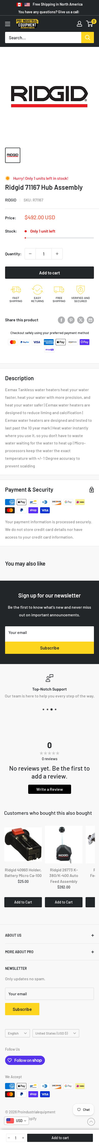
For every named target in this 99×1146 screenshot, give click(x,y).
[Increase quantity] (57, 253)
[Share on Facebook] (61, 320)
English (13, 1033)
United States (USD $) (51, 1033)
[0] (90, 24)
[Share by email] (90, 320)
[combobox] (16, 1121)
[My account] (79, 24)
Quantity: (13, 253)
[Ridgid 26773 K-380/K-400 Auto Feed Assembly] (63, 844)
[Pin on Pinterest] (71, 320)
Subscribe (49, 647)
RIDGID (10, 200)
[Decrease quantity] (30, 253)
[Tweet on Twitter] (80, 320)
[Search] (87, 37)
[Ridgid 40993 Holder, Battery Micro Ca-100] (23, 844)
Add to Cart (23, 902)
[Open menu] (7, 24)
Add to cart (49, 272)
